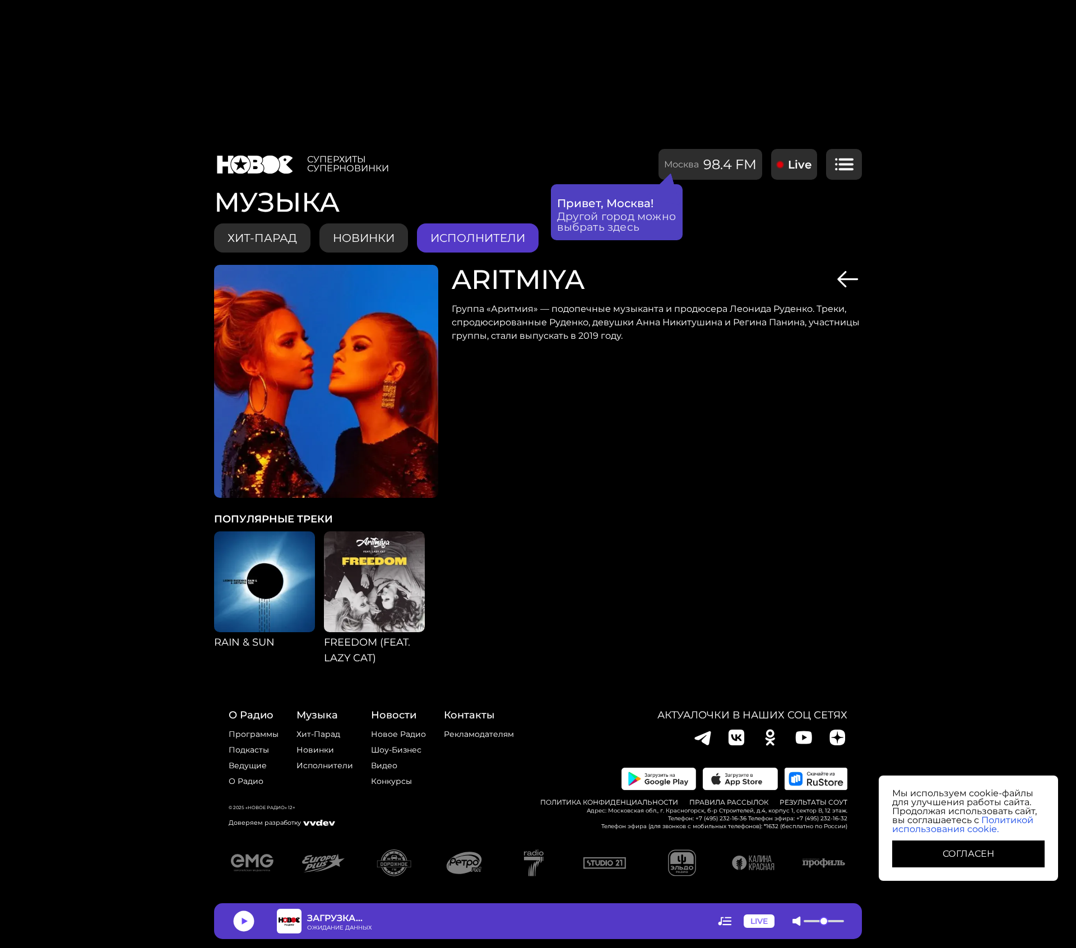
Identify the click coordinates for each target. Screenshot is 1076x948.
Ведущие (248, 765)
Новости (393, 715)
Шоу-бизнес (396, 750)
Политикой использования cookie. (962, 824)
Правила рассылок (728, 802)
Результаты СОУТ (813, 802)
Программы (254, 734)
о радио (251, 715)
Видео (384, 765)
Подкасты (249, 750)
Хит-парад (262, 238)
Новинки (315, 750)
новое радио (398, 734)
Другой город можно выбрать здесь (616, 221)
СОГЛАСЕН (968, 853)
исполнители (477, 238)
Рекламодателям (479, 734)
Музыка (317, 715)
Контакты (469, 715)
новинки (364, 238)
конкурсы (391, 781)
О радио (246, 781)
